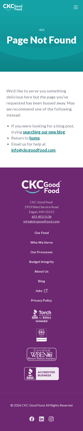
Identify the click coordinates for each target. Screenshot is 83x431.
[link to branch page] (13, 7)
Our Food (41, 233)
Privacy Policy (41, 300)
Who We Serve (41, 242)
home (34, 137)
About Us (41, 271)
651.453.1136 (41, 216)
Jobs (39, 291)
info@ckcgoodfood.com (33, 150)
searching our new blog (44, 131)
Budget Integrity (41, 262)
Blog (41, 281)
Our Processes (41, 252)
